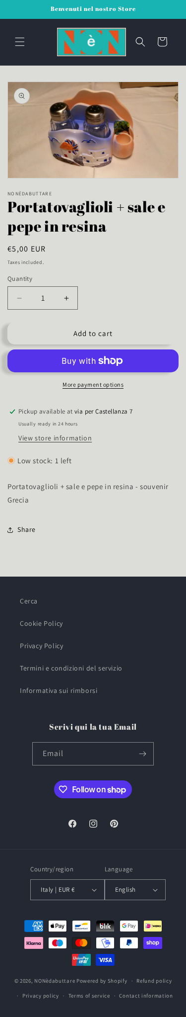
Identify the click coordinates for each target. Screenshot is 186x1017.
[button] (20, 42)
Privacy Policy (41, 645)
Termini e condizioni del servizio (71, 668)
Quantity (19, 278)
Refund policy (154, 980)
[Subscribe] (142, 753)
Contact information (146, 995)
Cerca (29, 600)
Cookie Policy (41, 623)
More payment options (93, 384)
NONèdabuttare (54, 980)
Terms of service (89, 995)
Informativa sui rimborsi (58, 690)
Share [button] (26, 529)
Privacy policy (40, 995)
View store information (55, 437)
